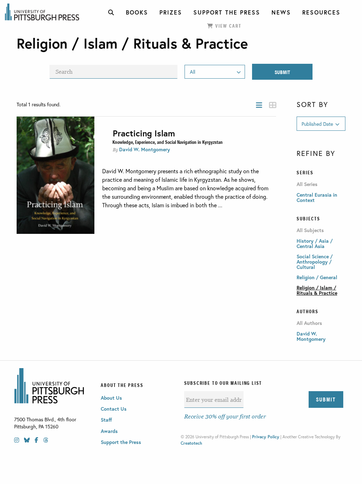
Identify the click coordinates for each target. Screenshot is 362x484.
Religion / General (317, 277)
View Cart (227, 25)
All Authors (309, 323)
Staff (106, 419)
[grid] (272, 105)
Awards (109, 431)
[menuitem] (111, 12)
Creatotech (191, 443)
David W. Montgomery (144, 149)
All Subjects (310, 230)
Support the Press (121, 442)
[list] (259, 105)
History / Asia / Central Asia (315, 243)
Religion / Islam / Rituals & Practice (317, 290)
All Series (307, 184)
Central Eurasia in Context (317, 197)
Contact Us (114, 408)
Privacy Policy (265, 436)
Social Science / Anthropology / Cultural (315, 262)
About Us (111, 397)
